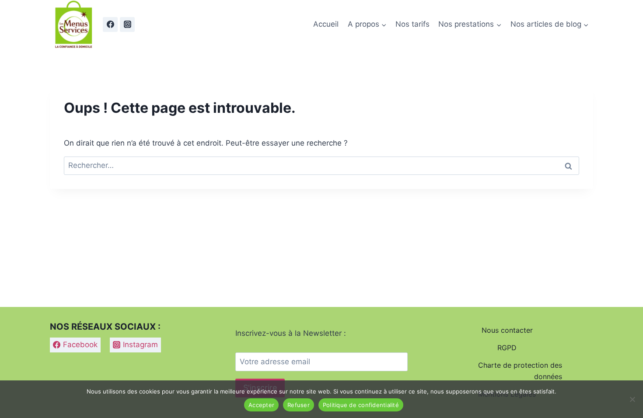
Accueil (326, 24)
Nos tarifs (412, 24)
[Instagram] (127, 24)
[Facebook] (110, 24)
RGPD (507, 347)
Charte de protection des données (520, 371)
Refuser (298, 404)
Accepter (261, 404)
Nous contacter (507, 330)
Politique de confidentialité (361, 404)
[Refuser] (632, 399)
